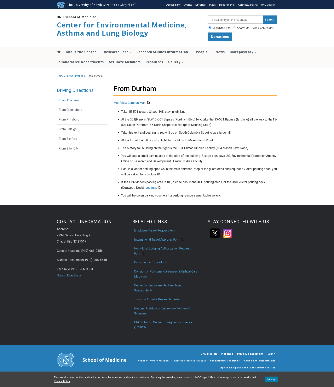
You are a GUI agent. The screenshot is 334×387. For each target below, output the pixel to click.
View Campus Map (133, 103)
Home (58, 51)
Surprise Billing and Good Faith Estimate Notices (246, 367)
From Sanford (68, 139)
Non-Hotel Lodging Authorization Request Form (162, 251)
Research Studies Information (162, 52)
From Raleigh (68, 129)
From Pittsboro (69, 119)
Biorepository (242, 52)
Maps (212, 4)
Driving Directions (75, 75)
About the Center (81, 52)
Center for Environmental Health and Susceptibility (158, 288)
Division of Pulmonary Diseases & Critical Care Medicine (166, 274)
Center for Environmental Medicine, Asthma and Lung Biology (122, 29)
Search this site (221, 28)
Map (116, 103)
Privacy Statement (250, 353)
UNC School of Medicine (76, 17)
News (220, 52)
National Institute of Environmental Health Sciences (162, 311)
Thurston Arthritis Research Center (157, 299)
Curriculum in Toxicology (150, 262)
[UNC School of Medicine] (91, 359)
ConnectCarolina (248, 4)
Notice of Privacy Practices (154, 360)
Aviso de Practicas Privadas (190, 360)
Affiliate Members (125, 62)
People (202, 52)
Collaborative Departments (80, 62)
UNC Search (268, 4)
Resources (154, 62)
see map (151, 188)
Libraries (200, 4)
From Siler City (69, 148)
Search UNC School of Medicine (255, 28)
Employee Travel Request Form (155, 230)
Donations (220, 36)
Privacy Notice (62, 381)
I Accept (271, 379)
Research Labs (117, 52)
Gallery (174, 62)
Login (272, 353)
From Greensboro (70, 110)
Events (188, 4)
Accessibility (173, 4)
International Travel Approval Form (157, 239)
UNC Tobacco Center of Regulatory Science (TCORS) (163, 324)
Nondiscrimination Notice (225, 360)
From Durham (69, 100)
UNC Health (209, 353)
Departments (227, 4)
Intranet (227, 353)
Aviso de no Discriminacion (260, 360)
